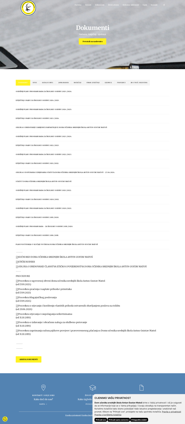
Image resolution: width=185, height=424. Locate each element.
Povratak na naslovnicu (93, 41)
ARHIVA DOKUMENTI (29, 359)
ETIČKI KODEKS (26, 261)
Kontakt (154, 5)
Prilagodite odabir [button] (139, 420)
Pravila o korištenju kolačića (108, 414)
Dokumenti (99, 5)
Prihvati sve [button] (101, 420)
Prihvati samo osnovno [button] (119, 420)
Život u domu (113, 5)
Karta (42, 404)
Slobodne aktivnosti (131, 5)
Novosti (88, 5)
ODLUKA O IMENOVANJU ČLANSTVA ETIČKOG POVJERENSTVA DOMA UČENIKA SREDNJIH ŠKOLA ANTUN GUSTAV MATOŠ (82, 266)
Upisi (145, 5)
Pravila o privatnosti (171, 411)
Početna (78, 5)
